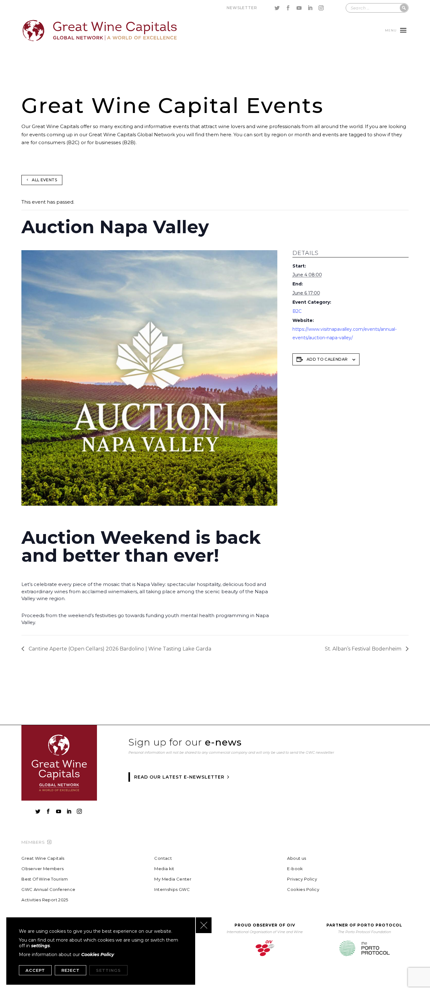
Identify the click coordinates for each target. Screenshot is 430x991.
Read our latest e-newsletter (179, 777)
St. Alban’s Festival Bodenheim (364, 649)
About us (296, 858)
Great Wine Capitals (42, 858)
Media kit (164, 869)
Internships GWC (172, 889)
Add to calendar (327, 359)
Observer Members (42, 869)
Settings (108, 970)
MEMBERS (33, 842)
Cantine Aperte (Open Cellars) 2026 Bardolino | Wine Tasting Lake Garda (119, 649)
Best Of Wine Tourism (44, 879)
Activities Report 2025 (44, 900)
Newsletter (242, 7)
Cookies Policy (303, 889)
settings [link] (40, 946)
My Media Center (172, 879)
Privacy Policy (302, 879)
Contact (163, 858)
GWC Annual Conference (48, 889)
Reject (70, 970)
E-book (295, 869)
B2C (297, 311)
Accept (35, 970)
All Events (44, 179)
